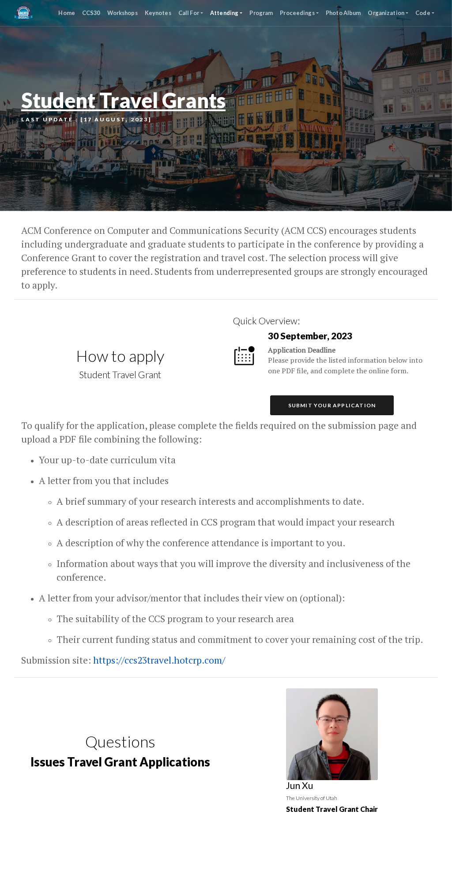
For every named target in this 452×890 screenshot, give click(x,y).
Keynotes (158, 12)
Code (422, 12)
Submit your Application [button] (332, 405)
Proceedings (297, 12)
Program (261, 12)
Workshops (122, 12)
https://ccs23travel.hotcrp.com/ (159, 660)
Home (66, 12)
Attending (224, 12)
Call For (188, 12)
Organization (386, 12)
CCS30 (91, 12)
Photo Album (343, 12)
